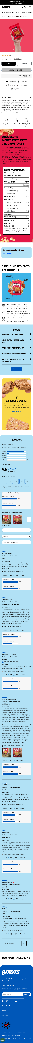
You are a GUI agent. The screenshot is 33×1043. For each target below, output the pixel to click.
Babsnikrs (5, 887)
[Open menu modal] (30, 7)
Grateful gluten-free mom (11, 604)
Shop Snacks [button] (6, 1006)
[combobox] (18, 542)
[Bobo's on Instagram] (7, 1001)
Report (23, 575)
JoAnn (4, 789)
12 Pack (24, 63)
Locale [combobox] (5, 536)
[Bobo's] (6, 7)
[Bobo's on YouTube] (16, 1001)
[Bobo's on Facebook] (3, 1001)
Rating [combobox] (5, 530)
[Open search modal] (22, 7)
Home (4, 17)
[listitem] (11, 81)
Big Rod (4, 659)
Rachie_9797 (6, 704)
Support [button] (5, 1015)
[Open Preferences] (2, 1040)
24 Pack (9, 63)
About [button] (4, 1010)
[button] (4, 481)
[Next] (31, 2)
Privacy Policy (6, 1032)
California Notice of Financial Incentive (13, 997)
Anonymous (6, 837)
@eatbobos (7, 253)
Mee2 (3, 558)
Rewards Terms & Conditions (11, 1035)
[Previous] (2, 2)
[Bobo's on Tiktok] (11, 1001)
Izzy (3, 913)
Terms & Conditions (19, 1032)
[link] (12, 469)
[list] (16, 85)
